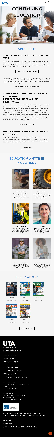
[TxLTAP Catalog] (25, 311)
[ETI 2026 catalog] (38, 289)
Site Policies (7, 424)
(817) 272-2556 (11, 374)
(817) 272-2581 (13, 367)
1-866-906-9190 (16, 370)
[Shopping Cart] (48, 2)
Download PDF (11, 300)
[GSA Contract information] (11, 407)
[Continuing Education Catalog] (11, 289)
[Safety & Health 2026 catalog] (25, 289)
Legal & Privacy (8, 420)
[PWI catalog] (11, 311)
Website (11, 297)
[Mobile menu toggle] (51, 2)
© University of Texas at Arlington (20, 427)
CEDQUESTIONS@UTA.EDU (17, 377)
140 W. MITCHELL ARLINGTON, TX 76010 (11, 360)
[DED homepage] (4, 3)
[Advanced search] (46, 2)
